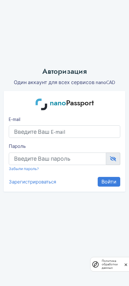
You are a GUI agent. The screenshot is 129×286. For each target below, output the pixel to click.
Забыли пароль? (24, 168)
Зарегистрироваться (32, 181)
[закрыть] (126, 264)
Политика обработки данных (110, 264)
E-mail (14, 119)
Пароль (17, 146)
